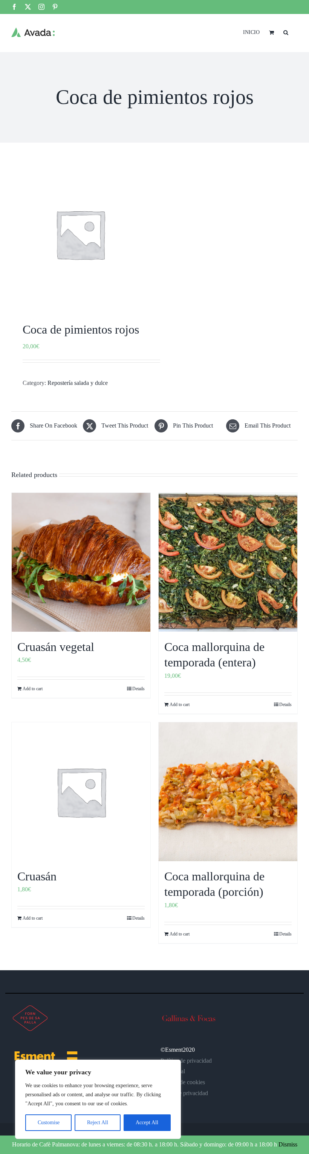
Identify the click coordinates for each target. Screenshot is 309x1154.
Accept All (147, 1122)
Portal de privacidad (184, 1093)
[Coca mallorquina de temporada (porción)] (228, 791)
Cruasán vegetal (55, 647)
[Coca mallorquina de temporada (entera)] (228, 562)
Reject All (97, 1122)
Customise (49, 1122)
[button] (285, 31)
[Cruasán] (81, 791)
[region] (98, 1099)
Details (138, 688)
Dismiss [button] (287, 1144)
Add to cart (33, 688)
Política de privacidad (186, 1060)
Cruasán (37, 876)
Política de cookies (183, 1082)
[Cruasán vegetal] (81, 562)
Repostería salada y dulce (77, 383)
